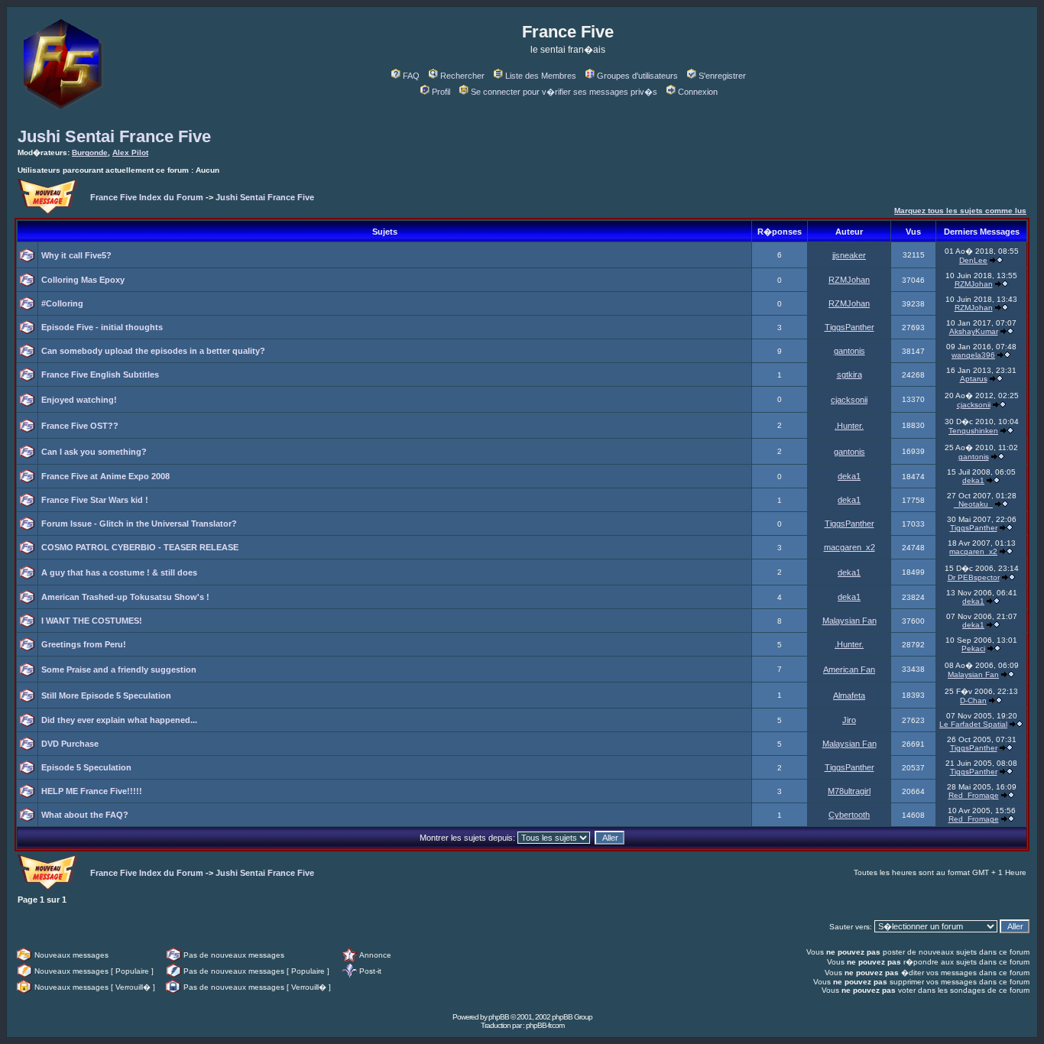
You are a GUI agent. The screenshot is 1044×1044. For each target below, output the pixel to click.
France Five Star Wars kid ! (94, 499)
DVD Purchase (70, 743)
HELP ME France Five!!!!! (91, 791)
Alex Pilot (130, 152)
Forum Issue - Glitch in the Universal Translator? (139, 523)
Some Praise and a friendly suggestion (118, 669)
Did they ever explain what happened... (119, 720)
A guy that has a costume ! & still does (119, 572)
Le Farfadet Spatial (973, 724)
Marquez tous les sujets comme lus (960, 210)
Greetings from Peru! (83, 644)
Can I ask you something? (94, 451)
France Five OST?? (79, 425)
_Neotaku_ (973, 504)
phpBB (498, 1017)
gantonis (849, 350)
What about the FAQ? (84, 814)
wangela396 (973, 355)
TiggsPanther (849, 327)
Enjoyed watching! (79, 399)
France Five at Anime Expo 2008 (105, 476)
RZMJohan (849, 279)
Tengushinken (973, 430)
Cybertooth (849, 814)
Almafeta (849, 695)
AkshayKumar (973, 331)
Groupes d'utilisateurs (637, 75)
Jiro (849, 720)
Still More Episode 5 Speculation (106, 695)
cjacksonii (849, 399)
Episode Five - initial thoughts (102, 327)
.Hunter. (849, 425)
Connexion (698, 91)
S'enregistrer (722, 75)
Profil (441, 91)
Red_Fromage (973, 795)
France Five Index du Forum (146, 197)
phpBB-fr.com (545, 1025)
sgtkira (849, 374)
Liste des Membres (540, 75)
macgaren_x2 (849, 547)
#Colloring (62, 303)
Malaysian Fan (849, 620)
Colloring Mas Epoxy (83, 279)
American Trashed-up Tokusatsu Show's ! (125, 596)
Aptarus (973, 378)
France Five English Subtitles (100, 374)
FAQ (411, 75)
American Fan (849, 669)
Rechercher (462, 75)
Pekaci (973, 648)
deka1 (849, 476)
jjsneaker (849, 255)
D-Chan (973, 700)
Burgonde (90, 152)
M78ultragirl (849, 791)
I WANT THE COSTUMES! (91, 620)
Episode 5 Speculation (86, 767)
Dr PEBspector (974, 577)
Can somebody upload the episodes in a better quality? (153, 350)
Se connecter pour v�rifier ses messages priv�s (564, 91)
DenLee (973, 260)
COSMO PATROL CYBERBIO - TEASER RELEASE (139, 547)
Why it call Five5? (76, 255)
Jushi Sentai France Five (114, 136)
